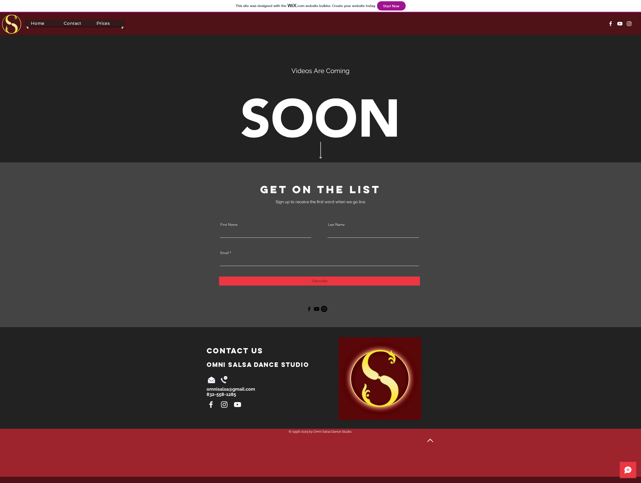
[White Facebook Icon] (610, 24)
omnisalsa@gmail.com (231, 389)
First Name (229, 224)
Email (224, 253)
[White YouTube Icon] (620, 24)
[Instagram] (324, 309)
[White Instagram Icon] (629, 24)
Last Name (336, 224)
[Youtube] (316, 309)
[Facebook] (309, 309)
